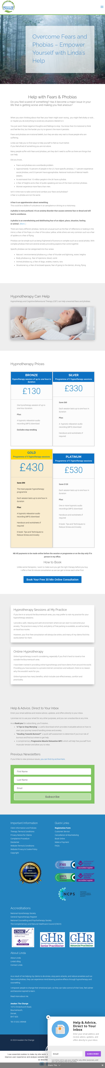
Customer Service (62, 831)
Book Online (60, 839)
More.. (22, 224)
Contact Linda (16, 965)
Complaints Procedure (20, 839)
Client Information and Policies (23, 828)
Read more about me (19, 996)
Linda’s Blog (16, 961)
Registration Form (63, 828)
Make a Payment (62, 842)
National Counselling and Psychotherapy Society (31, 920)
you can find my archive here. (53, 759)
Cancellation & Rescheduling (67, 835)
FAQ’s (57, 846)
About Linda (16, 958)
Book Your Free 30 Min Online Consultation (52, 579)
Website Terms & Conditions (22, 846)
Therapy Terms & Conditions (22, 831)
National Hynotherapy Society (23, 913)
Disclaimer (15, 842)
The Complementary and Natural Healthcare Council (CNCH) (36, 924)
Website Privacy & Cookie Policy (24, 849)
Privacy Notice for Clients (21, 835)
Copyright (15, 853)
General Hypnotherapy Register (24, 917)
